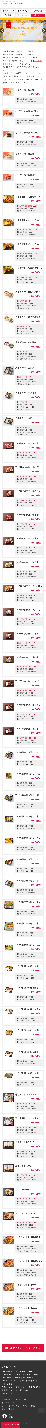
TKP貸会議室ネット (9, 1371)
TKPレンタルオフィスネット (27, 1375)
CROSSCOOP (7, 1375)
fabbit (30, 1371)
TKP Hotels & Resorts (11, 1378)
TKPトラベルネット (9, 1393)
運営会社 (34, 1406)
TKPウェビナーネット (10, 1381)
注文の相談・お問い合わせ (25, 1348)
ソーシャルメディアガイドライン (15, 1406)
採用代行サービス (27, 1390)
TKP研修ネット (29, 1378)
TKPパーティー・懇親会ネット (14, 1387)
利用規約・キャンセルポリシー (14, 1400)
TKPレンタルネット (9, 1384)
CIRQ (22, 1371)
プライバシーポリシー (10, 1403)
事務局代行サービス (9, 1390)
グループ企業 (7, 1409)
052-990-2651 (12, 1425)
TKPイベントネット (30, 1381)
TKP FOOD (33, 1387)
